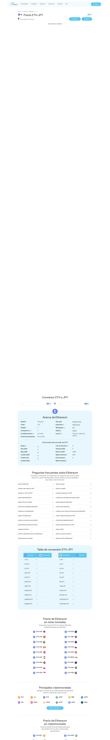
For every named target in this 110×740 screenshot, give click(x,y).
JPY (89, 14)
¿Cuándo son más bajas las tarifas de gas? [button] (68, 497)
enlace (74, 430)
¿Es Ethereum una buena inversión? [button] (28, 524)
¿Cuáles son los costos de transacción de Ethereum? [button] (70, 511)
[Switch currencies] (55, 403)
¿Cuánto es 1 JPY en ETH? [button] (25, 493)
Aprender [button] (33, 4)
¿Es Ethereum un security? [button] (25, 538)
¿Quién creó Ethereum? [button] (24, 515)
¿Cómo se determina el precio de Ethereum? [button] (30, 533)
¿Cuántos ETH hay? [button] (23, 529)
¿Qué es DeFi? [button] (60, 529)
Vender (86, 19)
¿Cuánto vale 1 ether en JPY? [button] (26, 488)
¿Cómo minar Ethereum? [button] (25, 497)
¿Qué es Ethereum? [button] (23, 484)
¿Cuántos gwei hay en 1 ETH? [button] (64, 493)
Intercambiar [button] (24, 4)
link (73, 427)
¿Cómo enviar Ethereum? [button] (63, 506)
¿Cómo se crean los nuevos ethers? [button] (28, 520)
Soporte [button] (60, 4)
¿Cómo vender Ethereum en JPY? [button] (65, 524)
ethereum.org (76, 422)
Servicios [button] (42, 4)
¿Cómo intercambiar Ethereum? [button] (64, 520)
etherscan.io (76, 425)
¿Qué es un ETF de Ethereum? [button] (64, 538)
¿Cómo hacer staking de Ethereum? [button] (28, 506)
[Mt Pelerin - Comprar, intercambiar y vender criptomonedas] (14, 3)
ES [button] (66, 4)
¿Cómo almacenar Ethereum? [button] (64, 502)
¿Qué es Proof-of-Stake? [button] (25, 502)
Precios (25, 11)
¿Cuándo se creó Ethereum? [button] (26, 511)
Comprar (74, 19)
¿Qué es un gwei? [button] (61, 488)
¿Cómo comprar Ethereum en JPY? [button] (65, 515)
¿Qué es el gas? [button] (60, 484)
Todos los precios (54, 708)
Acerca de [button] (51, 4)
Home (19, 11)
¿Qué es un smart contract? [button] (63, 533)
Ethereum (31, 11)
